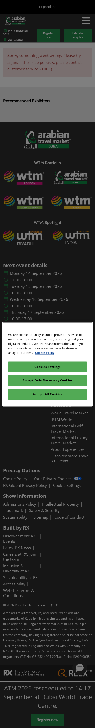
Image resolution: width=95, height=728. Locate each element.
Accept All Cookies (47, 394)
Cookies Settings (47, 367)
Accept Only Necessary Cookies (47, 380)
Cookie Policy (44, 353)
